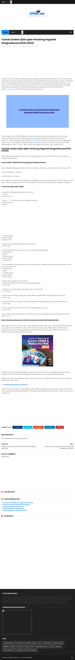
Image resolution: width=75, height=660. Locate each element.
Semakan (58, 646)
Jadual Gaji (47, 643)
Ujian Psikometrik (35, 140)
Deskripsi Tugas (31, 643)
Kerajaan (6, 646)
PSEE (32, 646)
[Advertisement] (37, 22)
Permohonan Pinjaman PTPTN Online (16, 505)
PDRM (26, 646)
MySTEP (20, 646)
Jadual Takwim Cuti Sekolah (13, 507)
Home (5, 32)
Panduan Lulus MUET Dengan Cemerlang (18, 503)
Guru (39, 643)
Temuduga (20, 650)
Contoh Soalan (8, 643)
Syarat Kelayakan (9, 650)
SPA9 (51, 646)
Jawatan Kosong (58, 643)
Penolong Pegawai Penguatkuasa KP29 (26, 46)
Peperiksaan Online (41, 646)
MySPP (13, 646)
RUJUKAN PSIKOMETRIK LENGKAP (15, 385)
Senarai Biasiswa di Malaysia (13, 508)
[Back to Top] (72, 657)
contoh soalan (11, 89)
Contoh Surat (19, 643)
